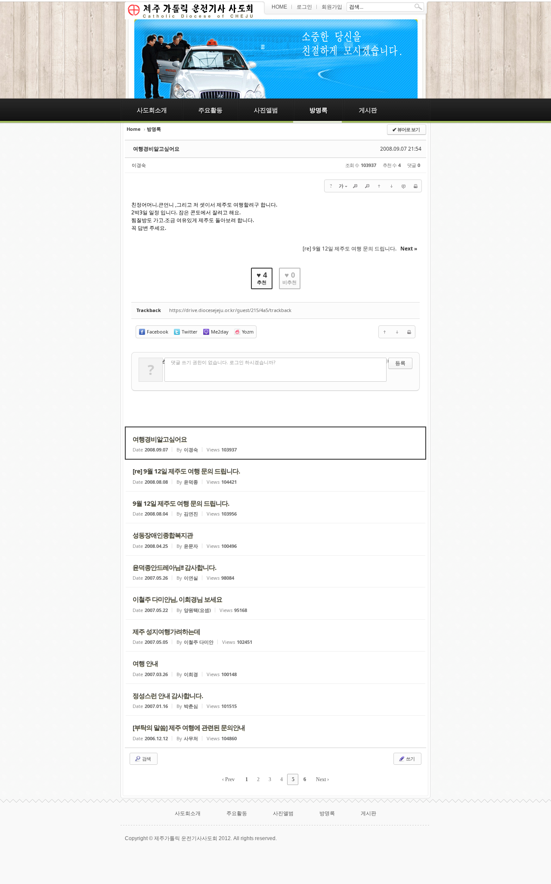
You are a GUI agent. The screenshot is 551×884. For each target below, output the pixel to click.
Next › (322, 779)
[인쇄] (415, 186)
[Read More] (275, 443)
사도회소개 (152, 110)
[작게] (367, 186)
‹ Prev (228, 779)
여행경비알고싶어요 (156, 148)
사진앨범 (266, 110)
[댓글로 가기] (403, 186)
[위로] (379, 186)
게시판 (368, 110)
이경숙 (139, 165)
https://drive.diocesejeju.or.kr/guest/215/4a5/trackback (230, 310)
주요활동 (210, 110)
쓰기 (410, 758)
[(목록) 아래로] (391, 186)
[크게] (355, 186)
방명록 (319, 110)
